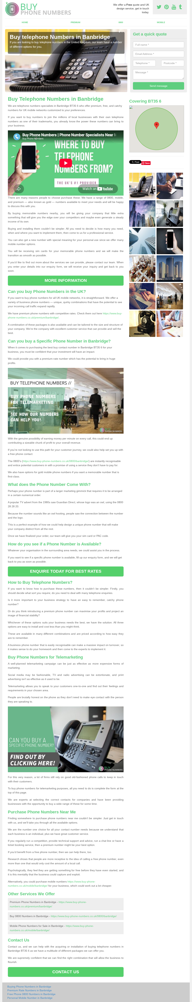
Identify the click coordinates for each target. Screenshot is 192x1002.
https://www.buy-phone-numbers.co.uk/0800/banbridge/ (56, 461)
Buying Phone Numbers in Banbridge (29, 986)
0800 (120, 22)
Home (25, 22)
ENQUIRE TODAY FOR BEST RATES (65, 571)
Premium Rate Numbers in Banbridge (29, 990)
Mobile (161, 22)
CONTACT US (65, 971)
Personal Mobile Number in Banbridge (29, 997)
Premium (75, 22)
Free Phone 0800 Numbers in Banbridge (31, 994)
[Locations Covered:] (7, 3)
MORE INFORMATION (66, 280)
